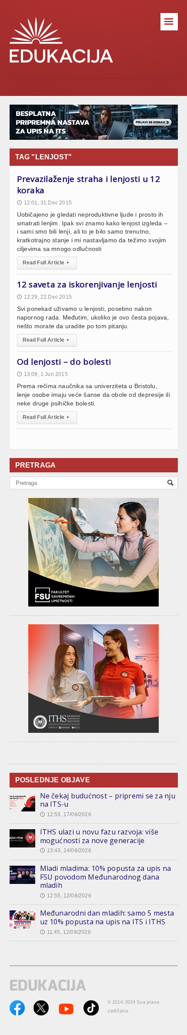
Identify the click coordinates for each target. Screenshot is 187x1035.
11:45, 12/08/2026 (65, 932)
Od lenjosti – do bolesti (64, 361)
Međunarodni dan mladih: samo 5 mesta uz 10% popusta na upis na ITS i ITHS (107, 917)
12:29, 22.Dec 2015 (44, 297)
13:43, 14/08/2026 (65, 850)
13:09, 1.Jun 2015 (42, 374)
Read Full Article (46, 263)
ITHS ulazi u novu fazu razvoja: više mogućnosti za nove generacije (99, 836)
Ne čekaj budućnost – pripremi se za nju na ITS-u (107, 800)
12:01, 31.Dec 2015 (44, 203)
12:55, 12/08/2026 (65, 896)
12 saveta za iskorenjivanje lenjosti (87, 284)
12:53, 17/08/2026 (65, 814)
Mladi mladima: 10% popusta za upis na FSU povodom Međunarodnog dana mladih (105, 877)
